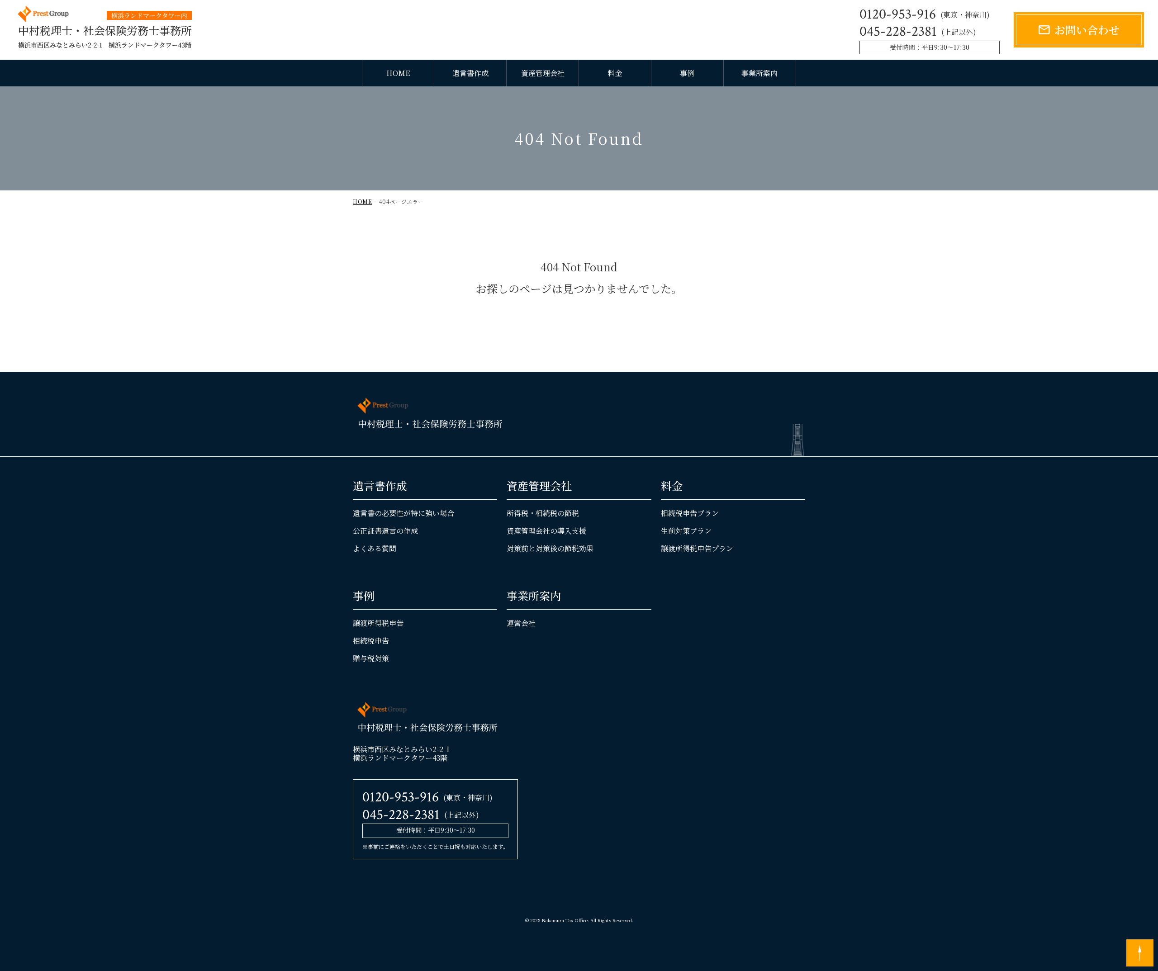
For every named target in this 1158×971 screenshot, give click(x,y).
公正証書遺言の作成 (385, 531)
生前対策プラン (686, 531)
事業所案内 (759, 73)
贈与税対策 (371, 658)
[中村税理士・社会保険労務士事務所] (105, 27)
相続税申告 (371, 640)
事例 (687, 73)
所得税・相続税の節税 (543, 513)
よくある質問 (374, 548)
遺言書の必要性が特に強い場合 (403, 513)
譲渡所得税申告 (378, 623)
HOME (398, 73)
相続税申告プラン (690, 513)
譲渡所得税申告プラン (697, 548)
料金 (614, 73)
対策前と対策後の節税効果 (550, 548)
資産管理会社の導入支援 (546, 531)
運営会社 (521, 623)
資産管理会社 (543, 73)
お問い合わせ (1087, 30)
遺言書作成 (470, 73)
